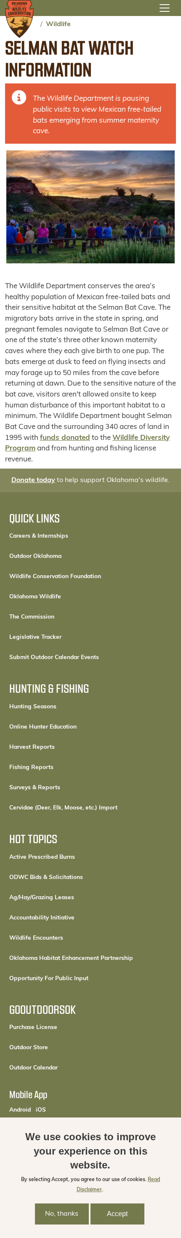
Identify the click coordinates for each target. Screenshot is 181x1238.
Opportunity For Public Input (48, 978)
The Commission (31, 617)
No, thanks (61, 1214)
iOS (41, 1110)
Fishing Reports (31, 767)
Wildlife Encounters (36, 938)
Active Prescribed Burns (42, 857)
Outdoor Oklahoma (35, 556)
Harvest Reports (32, 747)
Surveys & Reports (34, 787)
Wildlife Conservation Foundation (55, 576)
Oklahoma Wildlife (35, 597)
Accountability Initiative (42, 918)
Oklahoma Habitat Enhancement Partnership (71, 958)
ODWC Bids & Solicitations (46, 877)
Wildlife (58, 24)
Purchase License (61, 1027)
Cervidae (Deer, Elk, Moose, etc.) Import (63, 808)
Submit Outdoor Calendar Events (54, 657)
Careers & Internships (38, 536)
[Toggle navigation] (164, 8)
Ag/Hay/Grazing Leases (41, 897)
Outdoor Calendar (61, 1068)
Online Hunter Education (43, 727)
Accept (117, 1213)
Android (20, 1110)
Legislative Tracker (35, 637)
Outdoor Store (57, 1047)
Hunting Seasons (32, 707)
